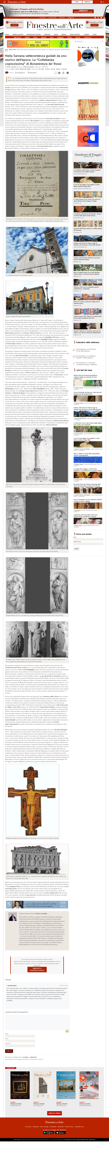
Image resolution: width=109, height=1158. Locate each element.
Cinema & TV (87, 37)
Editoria (69, 37)
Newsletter (52, 17)
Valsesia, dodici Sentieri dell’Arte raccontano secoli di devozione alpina (87, 258)
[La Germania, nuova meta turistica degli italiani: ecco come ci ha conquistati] (88, 429)
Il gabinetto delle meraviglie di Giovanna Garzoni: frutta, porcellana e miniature (86, 515)
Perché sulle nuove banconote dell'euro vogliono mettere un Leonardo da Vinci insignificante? (85, 377)
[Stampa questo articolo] (59, 73)
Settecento (64, 69)
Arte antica (41, 69)
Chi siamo (43, 17)
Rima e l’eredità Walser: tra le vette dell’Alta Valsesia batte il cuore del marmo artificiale (87, 273)
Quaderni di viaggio (25, 69)
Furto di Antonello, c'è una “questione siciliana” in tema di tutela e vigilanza (88, 500)
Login (77, 2)
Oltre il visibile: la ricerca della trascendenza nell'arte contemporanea (87, 454)
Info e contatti (44, 1127)
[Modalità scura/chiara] (67, 73)
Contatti (62, 17)
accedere (25, 1057)
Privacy (73, 1139)
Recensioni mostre (34, 34)
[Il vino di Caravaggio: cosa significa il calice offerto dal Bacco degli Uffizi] (88, 180)
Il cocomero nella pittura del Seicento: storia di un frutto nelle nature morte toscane (88, 214)
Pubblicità (71, 17)
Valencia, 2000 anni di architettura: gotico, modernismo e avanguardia (86, 288)
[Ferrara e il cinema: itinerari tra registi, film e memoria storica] (88, 297)
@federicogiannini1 (28, 67)
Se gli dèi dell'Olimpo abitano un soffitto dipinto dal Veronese (88, 229)
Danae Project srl (68, 1139)
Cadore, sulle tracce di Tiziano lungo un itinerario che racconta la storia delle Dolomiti (87, 244)
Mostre (35, 37)
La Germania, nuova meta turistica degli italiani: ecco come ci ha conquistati (88, 424)
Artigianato (60, 37)
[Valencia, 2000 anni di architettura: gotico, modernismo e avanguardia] (88, 282)
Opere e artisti (15, 69)
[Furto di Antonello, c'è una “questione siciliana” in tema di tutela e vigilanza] (88, 505)
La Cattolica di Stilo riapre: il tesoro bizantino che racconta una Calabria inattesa (87, 171)
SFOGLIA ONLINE (15, 1104)
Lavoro (86, 34)
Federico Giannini (11, 67)
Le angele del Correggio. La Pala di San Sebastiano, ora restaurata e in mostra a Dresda (88, 470)
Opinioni (47, 34)
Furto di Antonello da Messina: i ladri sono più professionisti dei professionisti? (88, 393)
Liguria (58, 69)
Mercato (78, 37)
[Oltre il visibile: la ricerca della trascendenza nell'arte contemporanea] (88, 460)
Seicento (53, 69)
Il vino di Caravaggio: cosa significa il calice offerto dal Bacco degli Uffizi (87, 185)
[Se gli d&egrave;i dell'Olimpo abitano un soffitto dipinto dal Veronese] (88, 224)
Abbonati (87, 2)
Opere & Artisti (18, 34)
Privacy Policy (69, 1127)
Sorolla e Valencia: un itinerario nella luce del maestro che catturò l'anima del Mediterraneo (87, 332)
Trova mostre (75, 34)
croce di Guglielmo (29, 670)
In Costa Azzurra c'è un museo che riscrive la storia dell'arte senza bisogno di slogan (87, 200)
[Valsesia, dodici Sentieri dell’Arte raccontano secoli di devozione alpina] (88, 253)
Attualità (27, 37)
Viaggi (56, 34)
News (7, 34)
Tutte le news (17, 37)
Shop (94, 34)
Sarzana (47, 69)
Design (63, 34)
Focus (51, 37)
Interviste (43, 37)
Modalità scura (79, 1127)
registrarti (33, 1057)
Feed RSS (60, 1127)
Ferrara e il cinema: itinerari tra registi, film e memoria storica (87, 302)
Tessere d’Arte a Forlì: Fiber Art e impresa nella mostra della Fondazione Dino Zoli (87, 317)
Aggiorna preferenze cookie (82, 1139)
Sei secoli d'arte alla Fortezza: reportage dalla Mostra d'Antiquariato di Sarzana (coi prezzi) (87, 485)
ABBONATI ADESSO (54, 1113)
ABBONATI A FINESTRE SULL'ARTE (37, 969)
